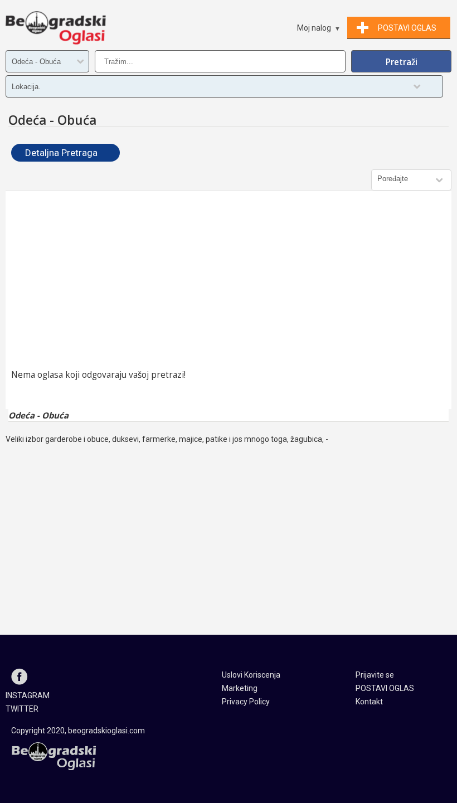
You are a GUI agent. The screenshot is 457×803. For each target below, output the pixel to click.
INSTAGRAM (28, 695)
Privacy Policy (246, 701)
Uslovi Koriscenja (251, 674)
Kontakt (369, 701)
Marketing (239, 688)
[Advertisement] (228, 280)
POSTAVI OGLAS (385, 688)
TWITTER (22, 708)
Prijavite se (375, 674)
